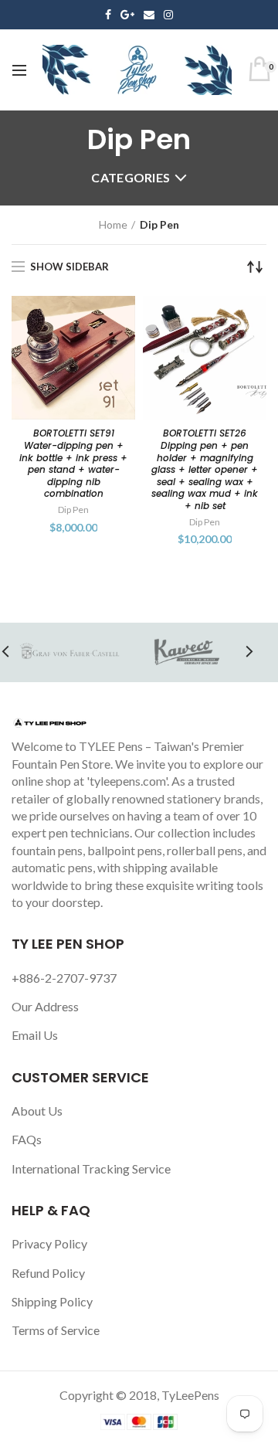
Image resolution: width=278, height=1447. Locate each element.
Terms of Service (56, 1330)
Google (127, 15)
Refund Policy (48, 1272)
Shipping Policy (52, 1301)
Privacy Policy (49, 1243)
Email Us (35, 1035)
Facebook (108, 15)
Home (113, 224)
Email (149, 15)
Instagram (168, 15)
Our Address (45, 1006)
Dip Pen (73, 509)
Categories (130, 177)
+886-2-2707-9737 (64, 977)
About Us (37, 1110)
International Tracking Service (91, 1168)
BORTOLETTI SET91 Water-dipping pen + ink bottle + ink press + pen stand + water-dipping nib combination (73, 463)
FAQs (27, 1139)
